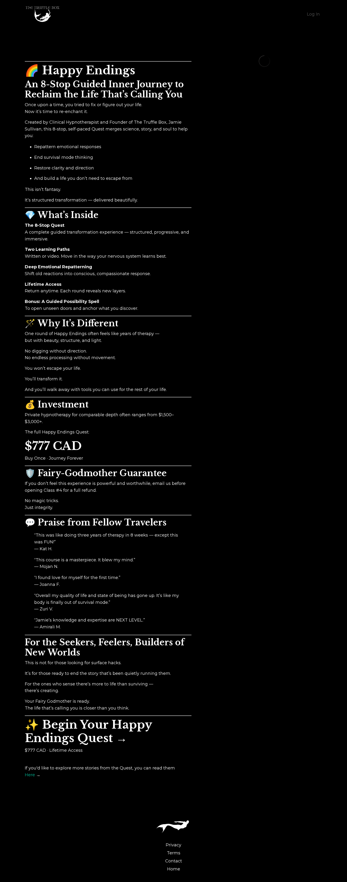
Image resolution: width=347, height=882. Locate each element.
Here (30, 774)
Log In (313, 14)
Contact (173, 861)
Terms (173, 853)
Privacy (173, 845)
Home (173, 869)
